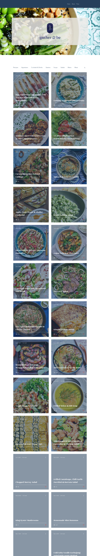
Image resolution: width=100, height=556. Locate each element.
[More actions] (46, 76)
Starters (48, 67)
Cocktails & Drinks (37, 67)
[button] (84, 68)
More (76, 67)
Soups (56, 67)
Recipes (15, 67)
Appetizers (24, 67)
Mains (69, 67)
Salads (63, 67)
